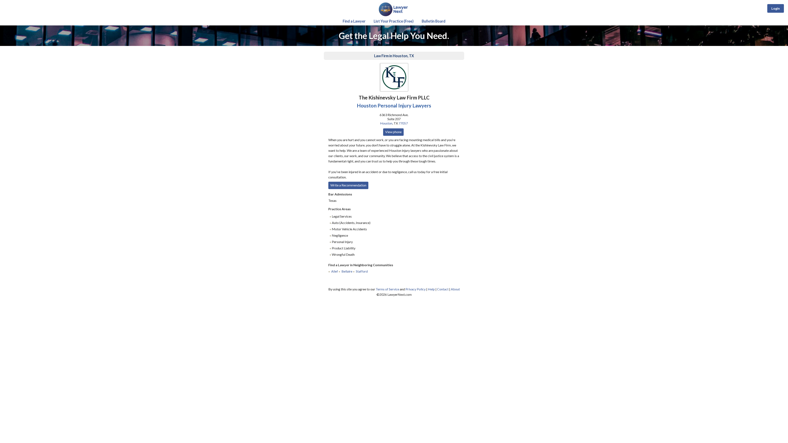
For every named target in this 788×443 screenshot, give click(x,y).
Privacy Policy (415, 289)
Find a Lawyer (354, 21)
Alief (334, 271)
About (455, 289)
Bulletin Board (434, 21)
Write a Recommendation (348, 185)
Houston (386, 123)
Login (775, 8)
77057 (403, 123)
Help (431, 289)
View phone (393, 132)
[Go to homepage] (394, 15)
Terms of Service (387, 289)
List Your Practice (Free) (393, 21)
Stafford (362, 271)
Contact (443, 289)
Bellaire (346, 271)
